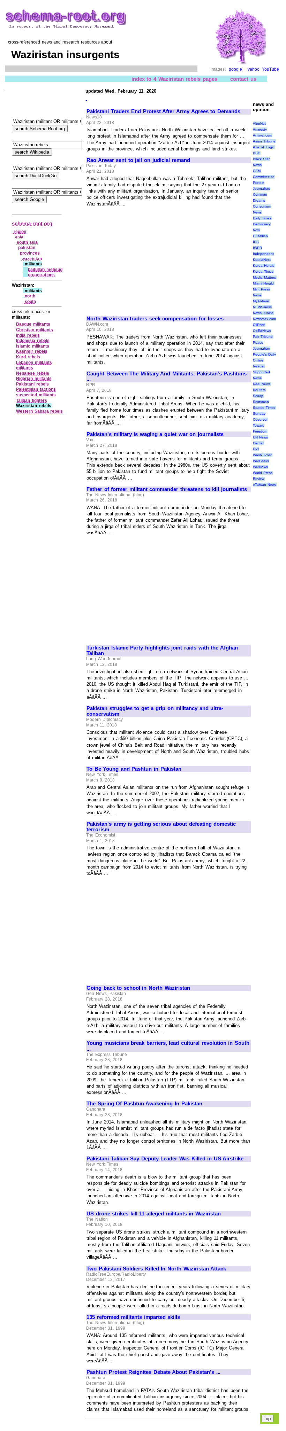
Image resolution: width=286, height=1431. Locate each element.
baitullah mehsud (45, 269)
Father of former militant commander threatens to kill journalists (166, 489)
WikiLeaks (261, 461)
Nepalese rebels (32, 373)
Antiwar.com (262, 135)
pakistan (26, 247)
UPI (256, 449)
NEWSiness (262, 307)
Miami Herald (263, 283)
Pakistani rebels (32, 384)
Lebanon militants (34, 362)
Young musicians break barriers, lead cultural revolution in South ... (167, 1046)
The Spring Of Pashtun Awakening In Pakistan (144, 1103)
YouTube (270, 69)
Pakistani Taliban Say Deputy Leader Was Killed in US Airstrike (164, 1158)
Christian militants (34, 329)
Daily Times (262, 218)
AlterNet (259, 123)
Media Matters (264, 277)
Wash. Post (262, 455)
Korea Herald (264, 265)
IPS (256, 242)
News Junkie (263, 313)
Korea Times (263, 271)
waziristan (32, 258)
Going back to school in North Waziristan (138, 988)
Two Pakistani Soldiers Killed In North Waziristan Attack (156, 1268)
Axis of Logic (263, 147)
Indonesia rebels (33, 340)
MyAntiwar (261, 301)
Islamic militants (32, 346)
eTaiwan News (265, 485)
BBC (256, 153)
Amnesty (260, 129)
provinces (30, 253)
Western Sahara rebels (39, 411)
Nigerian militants (34, 378)
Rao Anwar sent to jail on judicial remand (138, 160)
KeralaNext (262, 260)
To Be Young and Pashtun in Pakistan (133, 769)
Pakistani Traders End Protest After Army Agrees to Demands (163, 111)
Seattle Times (264, 408)
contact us (243, 79)
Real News (262, 384)
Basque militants (33, 324)
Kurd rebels (28, 357)
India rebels (28, 335)
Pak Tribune (263, 337)
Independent (263, 254)
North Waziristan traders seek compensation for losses (155, 318)
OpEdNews (262, 331)
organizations (41, 274)
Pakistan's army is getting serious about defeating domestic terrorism (161, 827)
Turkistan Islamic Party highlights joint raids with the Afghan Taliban (162, 650)
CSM (257, 171)
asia (19, 236)
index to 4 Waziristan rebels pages (174, 79)
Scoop (258, 396)
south (30, 301)
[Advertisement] (145, 258)
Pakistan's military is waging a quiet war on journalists (155, 434)
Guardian (260, 236)
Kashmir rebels (31, 351)
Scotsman (261, 402)
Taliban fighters (31, 400)
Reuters (259, 390)
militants (24, 367)
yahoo (253, 69)
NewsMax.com (264, 319)
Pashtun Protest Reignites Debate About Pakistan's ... (153, 1372)
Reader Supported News (261, 372)
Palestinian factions (36, 389)
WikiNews (260, 467)
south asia (27, 242)
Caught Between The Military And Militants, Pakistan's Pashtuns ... (166, 376)
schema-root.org (32, 223)
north (30, 296)
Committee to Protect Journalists (264, 182)
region (20, 231)
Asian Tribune (264, 141)
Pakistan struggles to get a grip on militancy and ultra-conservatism (154, 711)
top (267, 1418)
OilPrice (259, 325)
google (235, 69)
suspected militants (36, 394)
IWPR (257, 248)
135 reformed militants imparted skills (133, 1317)
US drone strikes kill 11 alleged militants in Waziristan (153, 1213)
